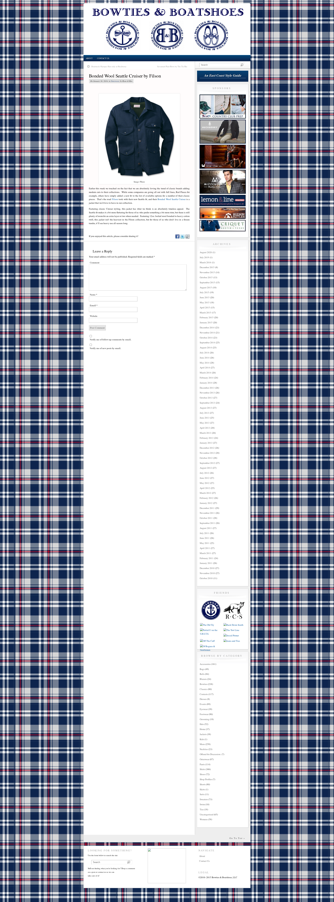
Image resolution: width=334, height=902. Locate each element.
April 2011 (205, 548)
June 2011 (204, 538)
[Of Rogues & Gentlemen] (211, 649)
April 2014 (205, 367)
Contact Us (103, 58)
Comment (94, 262)
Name (93, 294)
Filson (115, 199)
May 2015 (204, 302)
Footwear (204, 714)
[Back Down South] (233, 624)
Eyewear (204, 709)
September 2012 (207, 462)
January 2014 (206, 382)
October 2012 (206, 457)
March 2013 (205, 432)
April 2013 (205, 427)
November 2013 (207, 392)
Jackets (203, 734)
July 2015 (204, 292)
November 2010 (207, 573)
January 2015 (206, 322)
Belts (202, 673)
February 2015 (206, 317)
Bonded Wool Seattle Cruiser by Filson (125, 76)
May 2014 (204, 362)
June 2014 (204, 357)
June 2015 (204, 297)
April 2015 (205, 307)
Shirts (202, 769)
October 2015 (206, 277)
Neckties (204, 749)
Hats (202, 724)
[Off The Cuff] (207, 640)
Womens (204, 819)
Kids (202, 739)
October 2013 (206, 397)
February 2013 (206, 437)
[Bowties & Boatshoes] (167, 54)
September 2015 (207, 282)
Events (203, 704)
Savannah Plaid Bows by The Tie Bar (172, 66)
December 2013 (207, 387)
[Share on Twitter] (182, 237)
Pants (202, 764)
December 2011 (207, 508)
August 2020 (206, 252)
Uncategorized (206, 814)
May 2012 (204, 483)
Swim (202, 804)
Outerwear (115, 81)
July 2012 (204, 472)
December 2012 (207, 447)
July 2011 (204, 533)
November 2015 (207, 272)
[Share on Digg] (187, 237)
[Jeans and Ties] (232, 640)
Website (93, 316)
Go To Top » (237, 838)
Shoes (202, 774)
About (89, 58)
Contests (204, 694)
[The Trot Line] (231, 630)
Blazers (203, 679)
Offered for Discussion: (210, 754)
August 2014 (206, 347)
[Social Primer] (231, 635)
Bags (202, 669)
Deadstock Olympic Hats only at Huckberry (108, 66)
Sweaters (204, 799)
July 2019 (204, 257)
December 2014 (207, 327)
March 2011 (205, 553)
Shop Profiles (206, 779)
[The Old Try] (207, 624)
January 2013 (206, 442)
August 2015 (206, 287)
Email (94, 305)
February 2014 (206, 377)
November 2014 (207, 332)
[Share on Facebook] (177, 237)
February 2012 (206, 497)
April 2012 (205, 488)
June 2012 (204, 477)
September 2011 (207, 523)
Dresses (203, 699)
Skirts (202, 789)
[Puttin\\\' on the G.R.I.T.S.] (211, 633)
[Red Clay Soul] (234, 620)
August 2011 (206, 528)
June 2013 (204, 417)
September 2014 (207, 342)
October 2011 (206, 518)
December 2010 (207, 568)
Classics (203, 689)
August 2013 (206, 407)
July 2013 (204, 412)
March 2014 (205, 372)
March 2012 (205, 492)
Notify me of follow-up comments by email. (110, 339)
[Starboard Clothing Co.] (211, 620)
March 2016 (205, 262)
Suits (202, 794)
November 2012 (207, 452)
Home (202, 729)
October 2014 (206, 337)
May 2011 (204, 543)
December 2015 (207, 267)
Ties (202, 809)
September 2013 (207, 402)
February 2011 (206, 558)
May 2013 (204, 422)
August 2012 (206, 467)
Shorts (203, 784)
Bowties (203, 684)
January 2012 (206, 503)
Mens (202, 744)
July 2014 (204, 352)
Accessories (205, 664)
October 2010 (206, 578)
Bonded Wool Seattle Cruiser (171, 199)
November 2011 (207, 512)
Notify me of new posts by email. (105, 348)
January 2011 (206, 563)
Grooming (204, 719)
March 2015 (205, 312)
